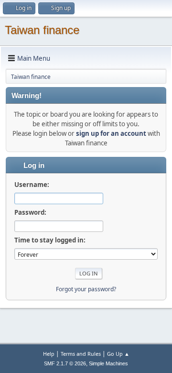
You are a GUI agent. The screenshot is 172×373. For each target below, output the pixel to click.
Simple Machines (108, 363)
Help (48, 353)
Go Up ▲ (118, 353)
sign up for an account (111, 133)
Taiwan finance (42, 29)
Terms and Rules (81, 353)
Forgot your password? (86, 289)
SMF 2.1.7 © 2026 (65, 363)
